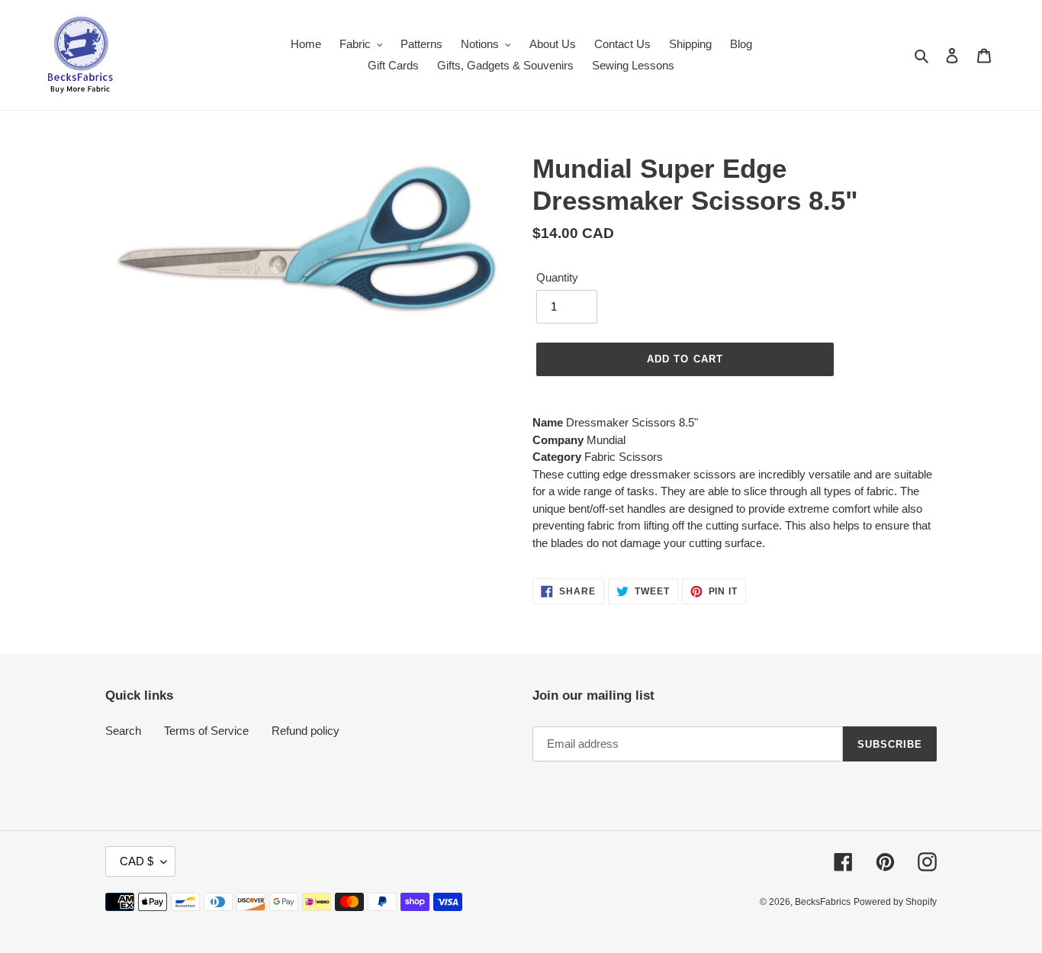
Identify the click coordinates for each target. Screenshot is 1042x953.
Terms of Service (206, 730)
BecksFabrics (823, 902)
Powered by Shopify (895, 902)
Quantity (557, 277)
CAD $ (136, 861)
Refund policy (305, 730)
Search (123, 730)
